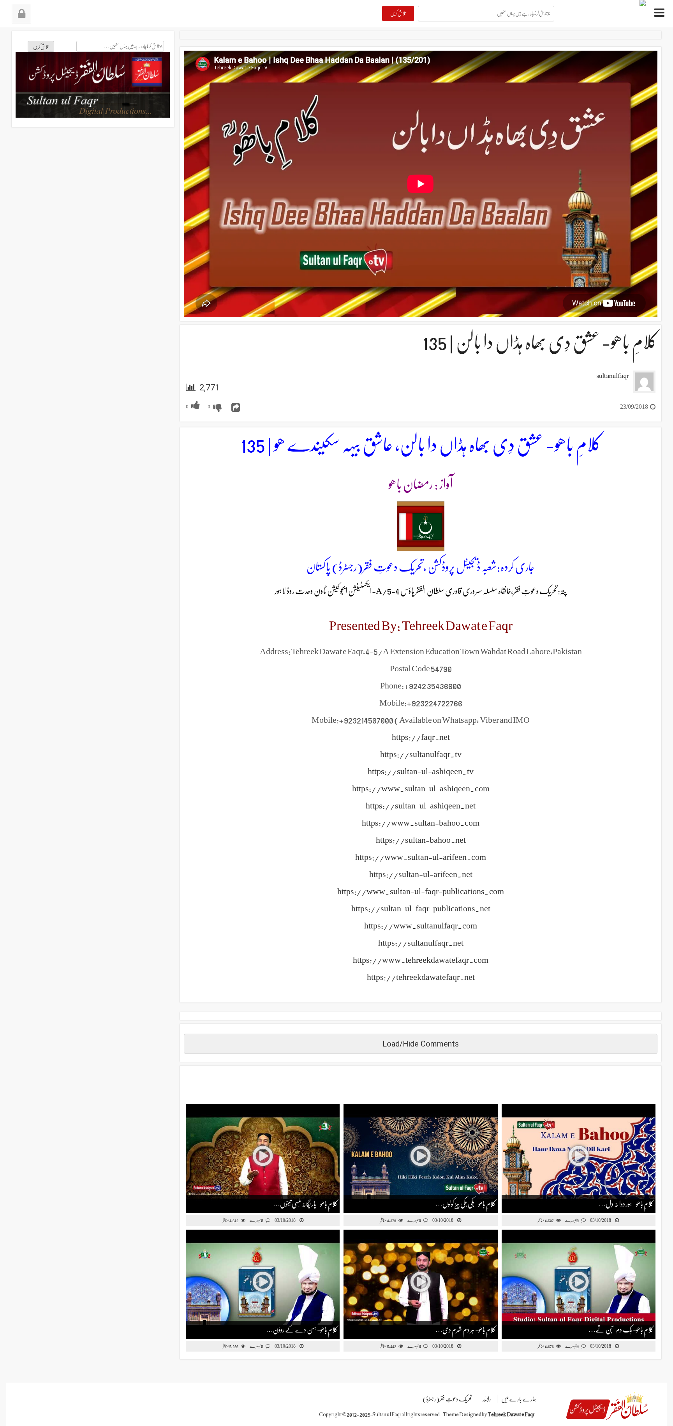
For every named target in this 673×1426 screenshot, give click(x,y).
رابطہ (486, 1399)
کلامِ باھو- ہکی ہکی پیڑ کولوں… (465, 1204)
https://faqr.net (421, 737)
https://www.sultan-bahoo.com (420, 822)
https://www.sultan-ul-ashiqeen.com (421, 788)
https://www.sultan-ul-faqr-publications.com (420, 891)
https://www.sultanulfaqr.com (420, 925)
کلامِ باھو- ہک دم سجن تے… (621, 1330)
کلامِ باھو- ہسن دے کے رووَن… (302, 1330)
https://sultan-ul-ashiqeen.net (421, 805)
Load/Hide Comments (420, 1043)
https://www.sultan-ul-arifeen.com (420, 857)
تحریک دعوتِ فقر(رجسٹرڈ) (447, 1399)
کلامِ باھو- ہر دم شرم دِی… (465, 1330)
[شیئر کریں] (235, 407)
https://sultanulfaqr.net (420, 942)
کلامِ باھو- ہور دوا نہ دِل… (626, 1204)
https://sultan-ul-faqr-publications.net (420, 908)
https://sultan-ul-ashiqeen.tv (421, 771)
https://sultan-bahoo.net (421, 840)
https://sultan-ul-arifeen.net (420, 874)
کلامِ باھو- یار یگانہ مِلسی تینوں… (305, 1204)
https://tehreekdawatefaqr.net (421, 977)
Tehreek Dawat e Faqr (511, 1414)
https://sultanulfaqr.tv (421, 754)
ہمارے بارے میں (518, 1399)
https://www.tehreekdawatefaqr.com (420, 960)
